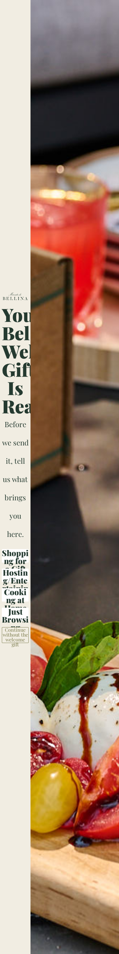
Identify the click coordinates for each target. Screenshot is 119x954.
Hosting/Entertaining (15, 575)
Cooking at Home (15, 595)
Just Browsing (15, 614)
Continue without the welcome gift (15, 635)
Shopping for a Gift (15, 556)
